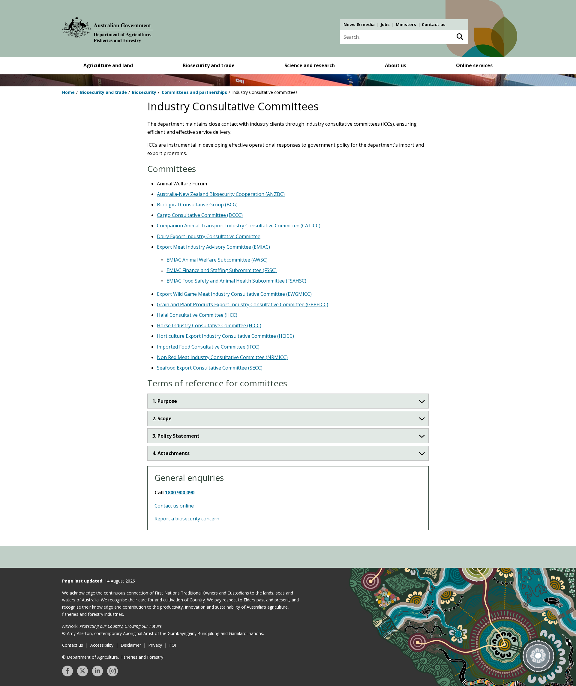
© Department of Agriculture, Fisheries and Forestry (112, 657)
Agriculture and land (108, 65)
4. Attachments (171, 453)
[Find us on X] (82, 671)
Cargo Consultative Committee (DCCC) (200, 215)
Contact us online (174, 505)
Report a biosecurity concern (186, 518)
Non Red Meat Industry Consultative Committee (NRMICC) (222, 357)
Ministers (406, 24)
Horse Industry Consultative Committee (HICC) (209, 325)
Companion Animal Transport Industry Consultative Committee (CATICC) (238, 225)
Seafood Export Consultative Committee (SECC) (209, 367)
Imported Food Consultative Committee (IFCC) (208, 346)
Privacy (155, 645)
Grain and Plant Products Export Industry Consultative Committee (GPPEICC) (242, 304)
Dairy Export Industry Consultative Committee (208, 236)
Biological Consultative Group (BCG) (197, 204)
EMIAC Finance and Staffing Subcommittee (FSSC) (221, 270)
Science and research (309, 65)
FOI (172, 645)
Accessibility (101, 645)
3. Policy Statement (176, 436)
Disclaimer (131, 645)
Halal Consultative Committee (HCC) (197, 315)
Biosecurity (144, 92)
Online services (474, 65)
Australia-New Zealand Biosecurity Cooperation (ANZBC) (221, 194)
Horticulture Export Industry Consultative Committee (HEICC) (225, 336)
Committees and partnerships (194, 92)
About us (395, 65)
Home (68, 92)
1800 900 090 (179, 492)
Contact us (434, 24)
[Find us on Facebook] (67, 671)
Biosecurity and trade (209, 65)
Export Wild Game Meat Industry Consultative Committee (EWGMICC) (234, 294)
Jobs (385, 24)
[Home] (107, 31)
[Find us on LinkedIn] (97, 671)
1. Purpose (164, 401)
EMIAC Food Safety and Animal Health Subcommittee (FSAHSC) (236, 280)
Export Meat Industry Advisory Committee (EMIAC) (213, 247)
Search (460, 37)
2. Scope (162, 418)
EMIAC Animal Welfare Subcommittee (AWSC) (217, 259)
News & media (359, 24)
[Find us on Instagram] (112, 671)
